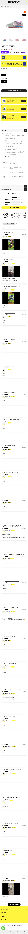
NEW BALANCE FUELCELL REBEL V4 (13, 419)
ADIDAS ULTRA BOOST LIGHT (11, 607)
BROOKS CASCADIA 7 (9, 498)
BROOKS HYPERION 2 (10, 636)
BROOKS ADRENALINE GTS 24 (11, 823)
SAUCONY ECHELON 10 (10, 716)
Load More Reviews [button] (14, 904)
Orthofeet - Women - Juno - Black (12, 581)
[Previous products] (22, 96)
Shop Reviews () (20, 223)
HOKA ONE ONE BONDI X (10, 259)
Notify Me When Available (14, 90)
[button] (7, 197)
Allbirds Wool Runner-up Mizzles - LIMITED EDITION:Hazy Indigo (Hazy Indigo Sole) (12, 526)
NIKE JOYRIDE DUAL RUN (10, 663)
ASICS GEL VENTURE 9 (10, 850)
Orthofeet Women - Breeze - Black (12, 689)
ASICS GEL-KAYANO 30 (10, 313)
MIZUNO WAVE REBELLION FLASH (12, 286)
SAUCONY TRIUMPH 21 (10, 445)
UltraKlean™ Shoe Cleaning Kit (13, 108)
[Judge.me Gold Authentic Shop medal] (18, 215)
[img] (14, 193)
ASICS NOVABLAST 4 (9, 232)
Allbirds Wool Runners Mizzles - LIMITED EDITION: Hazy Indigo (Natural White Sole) (12, 796)
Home (2, 6)
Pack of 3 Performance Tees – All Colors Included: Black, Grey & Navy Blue (13, 115)
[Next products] (25, 96)
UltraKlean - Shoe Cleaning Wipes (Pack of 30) (13, 100)
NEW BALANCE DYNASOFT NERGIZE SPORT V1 (15, 554)
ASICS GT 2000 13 (9, 366)
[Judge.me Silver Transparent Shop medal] (25, 215)
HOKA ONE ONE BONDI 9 (10, 877)
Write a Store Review (14, 207)
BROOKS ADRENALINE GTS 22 (11, 472)
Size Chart (5, 68)
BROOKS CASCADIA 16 (10, 742)
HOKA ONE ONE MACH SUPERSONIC (13, 769)
